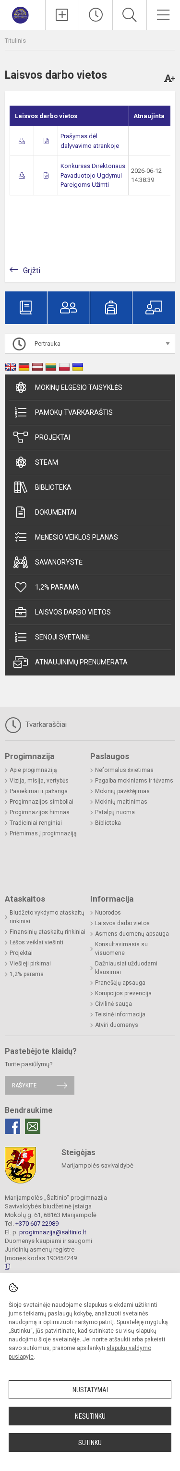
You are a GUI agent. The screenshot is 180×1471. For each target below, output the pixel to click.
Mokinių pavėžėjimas (122, 791)
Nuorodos (108, 912)
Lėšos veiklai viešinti (36, 942)
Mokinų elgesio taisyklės (78, 387)
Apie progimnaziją (33, 770)
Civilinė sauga (113, 1004)
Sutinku (90, 1443)
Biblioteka (53, 487)
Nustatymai (90, 1390)
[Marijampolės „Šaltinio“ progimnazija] (23, 13)
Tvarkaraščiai (45, 724)
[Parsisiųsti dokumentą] (22, 141)
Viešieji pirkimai (30, 963)
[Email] (32, 1126)
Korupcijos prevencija (123, 993)
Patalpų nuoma (115, 812)
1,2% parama (57, 587)
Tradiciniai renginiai (36, 823)
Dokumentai (55, 512)
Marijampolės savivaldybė (97, 1165)
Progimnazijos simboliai (41, 801)
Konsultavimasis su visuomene (121, 948)
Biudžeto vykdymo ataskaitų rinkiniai (47, 917)
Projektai (52, 437)
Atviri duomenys (116, 1025)
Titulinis (15, 40)
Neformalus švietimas (124, 770)
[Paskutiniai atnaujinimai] (95, 15)
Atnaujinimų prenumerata (81, 662)
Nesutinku (90, 1416)
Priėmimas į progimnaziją (43, 833)
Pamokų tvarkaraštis (74, 412)
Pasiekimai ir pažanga (39, 791)
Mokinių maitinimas (121, 801)
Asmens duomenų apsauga (132, 933)
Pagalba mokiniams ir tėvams (134, 780)
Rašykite (24, 1085)
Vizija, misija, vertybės (39, 780)
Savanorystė (59, 562)
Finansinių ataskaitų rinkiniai (47, 931)
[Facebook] (12, 1126)
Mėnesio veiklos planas (76, 537)
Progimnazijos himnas (40, 812)
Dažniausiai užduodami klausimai (126, 968)
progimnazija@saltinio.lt (52, 1232)
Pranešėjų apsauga (120, 982)
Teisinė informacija (120, 1014)
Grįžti (31, 270)
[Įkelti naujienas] (62, 15)
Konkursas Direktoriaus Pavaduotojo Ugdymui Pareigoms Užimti (92, 175)
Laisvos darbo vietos (73, 612)
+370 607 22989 (37, 1223)
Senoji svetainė (62, 637)
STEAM (46, 462)
